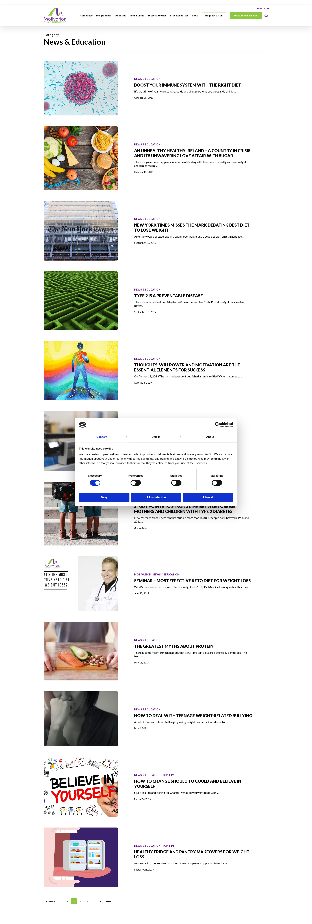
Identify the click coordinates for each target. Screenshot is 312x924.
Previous (50, 901)
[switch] (136, 483)
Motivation (142, 574)
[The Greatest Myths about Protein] (81, 651)
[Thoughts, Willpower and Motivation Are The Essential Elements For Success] (81, 370)
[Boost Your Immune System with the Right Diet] (81, 88)
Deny (104, 497)
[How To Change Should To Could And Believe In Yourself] (81, 787)
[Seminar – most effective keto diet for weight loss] (81, 583)
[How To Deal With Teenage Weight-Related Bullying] (81, 718)
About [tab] (210, 436)
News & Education (147, 78)
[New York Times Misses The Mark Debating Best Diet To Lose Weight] (81, 231)
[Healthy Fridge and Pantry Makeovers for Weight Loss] (81, 857)
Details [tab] (156, 436)
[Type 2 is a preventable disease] (81, 300)
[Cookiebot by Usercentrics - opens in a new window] (217, 424)
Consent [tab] (101, 436)
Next (108, 901)
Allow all (208, 497)
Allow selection (156, 497)
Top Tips (168, 775)
